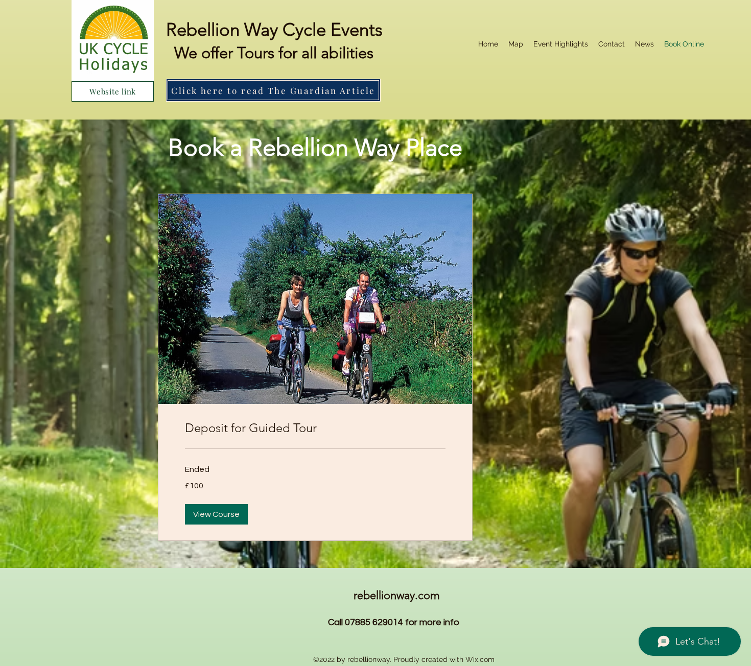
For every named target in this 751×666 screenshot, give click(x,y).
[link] (315, 428)
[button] (216, 514)
